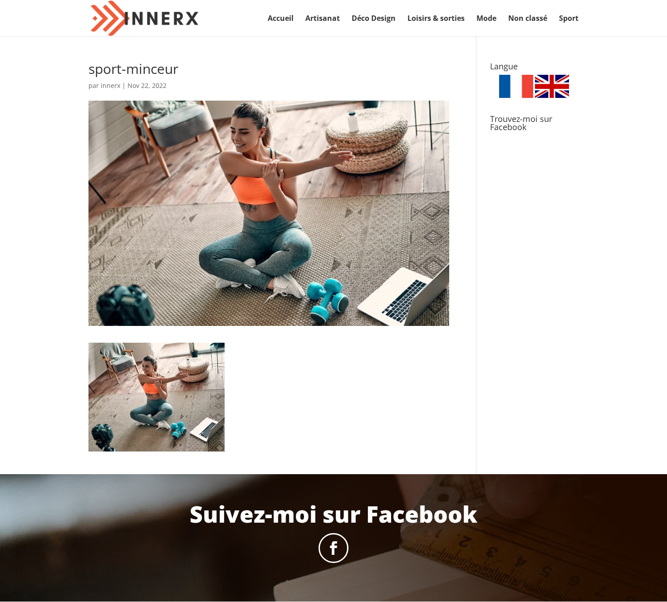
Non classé (527, 19)
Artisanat (322, 19)
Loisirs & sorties (436, 19)
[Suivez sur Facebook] (333, 548)
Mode (486, 19)
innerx (110, 85)
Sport (569, 19)
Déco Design (374, 19)
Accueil (281, 19)
